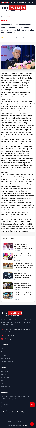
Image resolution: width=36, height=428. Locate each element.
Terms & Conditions (7, 361)
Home (3, 16)
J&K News (4, 371)
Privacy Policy (5, 358)
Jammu (8, 16)
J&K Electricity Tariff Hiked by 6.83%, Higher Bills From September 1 (23, 2)
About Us (4, 349)
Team (3, 352)
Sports (3, 383)
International (5, 377)
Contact (3, 355)
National (3, 374)
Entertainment (5, 386)
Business (4, 380)
